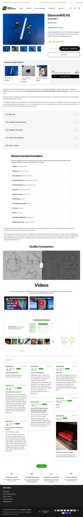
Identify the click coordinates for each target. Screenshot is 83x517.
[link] (11, 71)
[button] (52, 27)
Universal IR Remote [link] (41, 78)
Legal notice (15, 514)
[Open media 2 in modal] (23, 29)
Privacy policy (13, 512)
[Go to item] (6, 49)
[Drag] (41, 265)
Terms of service (20, 512)
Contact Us (6, 491)
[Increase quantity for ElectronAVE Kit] (56, 48)
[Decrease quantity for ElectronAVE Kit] (49, 48)
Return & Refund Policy (9, 494)
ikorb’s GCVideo (50, 89)
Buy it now (64, 54)
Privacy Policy (7, 496)
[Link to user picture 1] (66, 436)
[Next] (40, 32)
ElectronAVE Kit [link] (9, 78)
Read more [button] (34, 393)
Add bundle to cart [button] (65, 76)
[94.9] (64, 340)
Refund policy (6, 512)
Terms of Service (8, 499)
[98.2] (72, 340)
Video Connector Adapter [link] (26, 78)
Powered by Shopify (25, 509)
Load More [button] (41, 466)
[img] (9, 366)
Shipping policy (28, 512)
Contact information (7, 514)
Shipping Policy (7, 501)
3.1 (5, 93)
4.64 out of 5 (20, 327)
